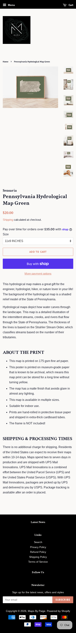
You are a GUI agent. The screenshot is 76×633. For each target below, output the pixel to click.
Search (38, 542)
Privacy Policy (38, 547)
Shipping (8, 219)
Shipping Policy (38, 557)
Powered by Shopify (58, 611)
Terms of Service (38, 561)
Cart (70, 5)
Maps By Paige (36, 611)
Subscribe (63, 599)
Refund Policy (38, 552)
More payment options (38, 273)
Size (6, 234)
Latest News (38, 522)
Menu (11, 5)
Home (5, 61)
